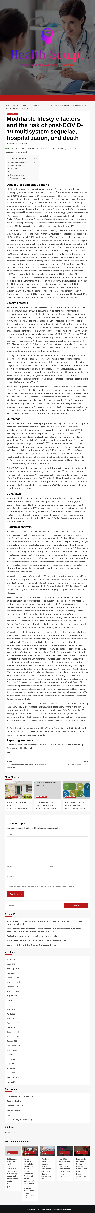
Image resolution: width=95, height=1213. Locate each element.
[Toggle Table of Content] (33, 159)
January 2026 (12, 973)
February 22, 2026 (49, 808)
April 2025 (11, 1014)
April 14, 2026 (82, 1176)
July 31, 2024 (19, 144)
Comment (11, 834)
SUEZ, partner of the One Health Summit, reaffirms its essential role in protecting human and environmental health (44, 922)
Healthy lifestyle (12, 114)
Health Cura (10, 1132)
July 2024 (10, 1055)
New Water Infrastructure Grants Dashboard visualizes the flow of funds (36, 940)
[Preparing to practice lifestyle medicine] (76, 790)
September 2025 (13, 991)
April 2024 (11, 1068)
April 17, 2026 (30, 1195)
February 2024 (13, 1077)
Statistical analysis (17, 175)
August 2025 (12, 996)
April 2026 (11, 959)
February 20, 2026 (78, 808)
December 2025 (13, 977)
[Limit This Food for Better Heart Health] (47, 790)
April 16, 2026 (47, 1176)
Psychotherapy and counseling (19, 1120)
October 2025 (12, 987)
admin (11, 144)
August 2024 (12, 1050)
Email (51, 866)
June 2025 (11, 1005)
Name (10, 866)
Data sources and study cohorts (23, 162)
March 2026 (11, 964)
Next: (78, 762)
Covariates (14, 172)
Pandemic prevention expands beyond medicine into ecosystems (33, 936)
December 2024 (13, 1032)
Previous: (26, 764)
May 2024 (11, 1064)
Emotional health (14, 1101)
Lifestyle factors (17, 165)
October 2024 (12, 1041)
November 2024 (13, 1036)
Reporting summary (18, 178)
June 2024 (11, 1059)
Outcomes (14, 168)
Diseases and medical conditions (20, 1096)
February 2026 (13, 968)
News (9, 1115)
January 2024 (12, 1082)
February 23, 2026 (20, 808)
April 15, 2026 (64, 1176)
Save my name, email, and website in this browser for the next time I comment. (42, 886)
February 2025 (13, 1023)
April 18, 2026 (12, 1186)
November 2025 (13, 982)
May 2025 (11, 1009)
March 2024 (11, 1073)
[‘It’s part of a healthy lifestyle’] (18, 790)
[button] (7, 98)
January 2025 (12, 1027)
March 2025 (11, 1018)
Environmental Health (16, 1106)
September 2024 (13, 1046)
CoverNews (55, 1209)
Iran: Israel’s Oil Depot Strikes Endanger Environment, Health (31, 945)
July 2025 (10, 1000)
